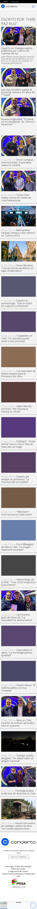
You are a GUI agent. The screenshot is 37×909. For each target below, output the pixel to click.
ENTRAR (5, 2)
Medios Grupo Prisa (18, 887)
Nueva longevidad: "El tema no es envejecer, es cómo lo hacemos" (18, 121)
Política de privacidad (23, 866)
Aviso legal (9, 866)
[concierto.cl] (9, 6)
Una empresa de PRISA (18, 882)
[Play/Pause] (33, 905)
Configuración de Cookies (18, 871)
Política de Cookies (18, 869)
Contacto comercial (18, 857)
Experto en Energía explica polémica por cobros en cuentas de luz (16, 50)
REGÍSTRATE (15, 2)
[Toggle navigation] (33, 6)
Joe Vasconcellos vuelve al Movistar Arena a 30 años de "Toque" (18, 92)
